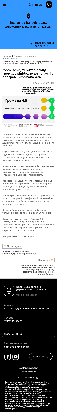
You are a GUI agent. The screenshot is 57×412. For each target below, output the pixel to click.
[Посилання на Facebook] (7, 357)
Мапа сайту (40, 356)
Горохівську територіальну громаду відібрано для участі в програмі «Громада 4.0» (27, 62)
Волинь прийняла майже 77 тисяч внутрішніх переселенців (19, 252)
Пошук (37, 4)
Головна (6, 56)
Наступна (44, 260)
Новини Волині (10, 58)
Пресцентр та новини (25, 56)
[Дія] (49, 5)
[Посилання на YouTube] (15, 357)
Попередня (14, 246)
